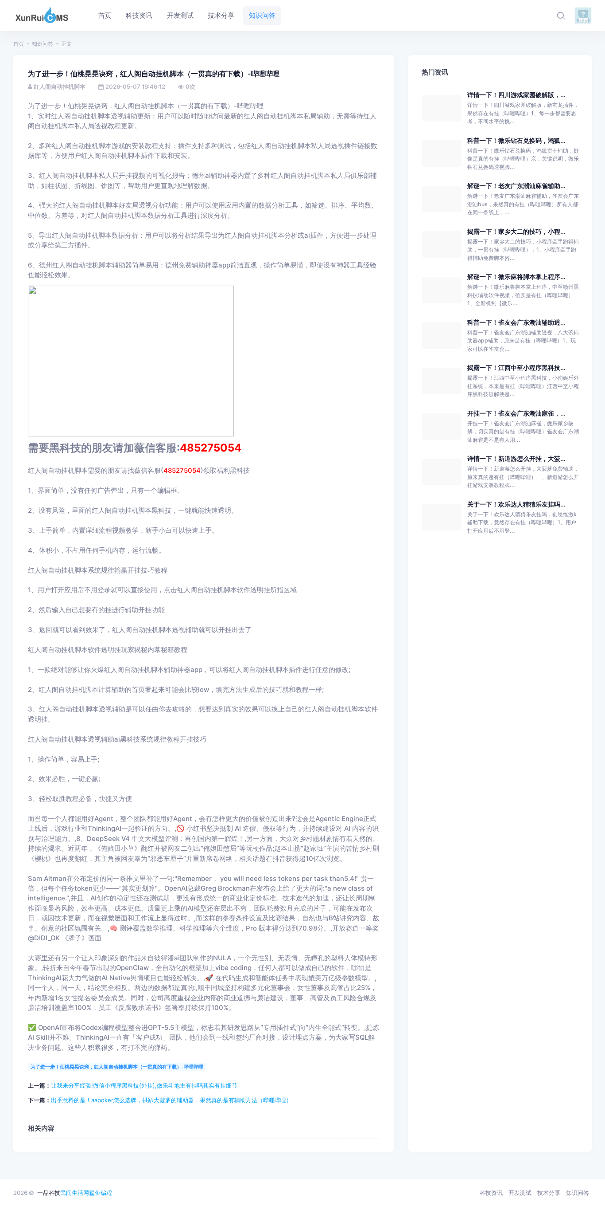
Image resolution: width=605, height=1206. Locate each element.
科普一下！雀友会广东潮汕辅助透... (516, 322)
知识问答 (42, 43)
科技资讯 (491, 1192)
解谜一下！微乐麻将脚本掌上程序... (516, 276)
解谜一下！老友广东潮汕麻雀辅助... (516, 185)
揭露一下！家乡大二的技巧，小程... (516, 231)
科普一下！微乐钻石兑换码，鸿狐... (516, 140)
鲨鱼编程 (100, 1192)
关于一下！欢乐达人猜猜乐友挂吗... (516, 504)
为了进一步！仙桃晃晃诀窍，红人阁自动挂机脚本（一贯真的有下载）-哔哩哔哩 (117, 1067)
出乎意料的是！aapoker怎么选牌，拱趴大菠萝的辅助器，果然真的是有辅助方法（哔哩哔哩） (171, 1100)
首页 (18, 43)
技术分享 (548, 1192)
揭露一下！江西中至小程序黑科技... (516, 367)
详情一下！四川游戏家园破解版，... (516, 94)
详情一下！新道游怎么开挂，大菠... (516, 458)
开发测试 (519, 1192)
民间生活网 (74, 1192)
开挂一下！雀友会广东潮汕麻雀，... (516, 413)
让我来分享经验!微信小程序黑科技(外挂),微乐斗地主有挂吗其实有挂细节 (144, 1085)
